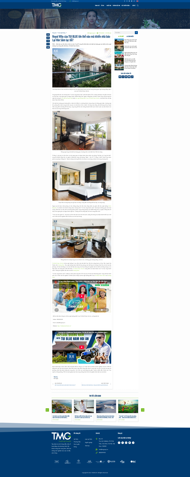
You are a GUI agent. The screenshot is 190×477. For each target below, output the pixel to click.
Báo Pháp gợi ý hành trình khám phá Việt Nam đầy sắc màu (130, 41)
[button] (48, 34)
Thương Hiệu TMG (116, 5)
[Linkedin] (129, 1)
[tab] (121, 36)
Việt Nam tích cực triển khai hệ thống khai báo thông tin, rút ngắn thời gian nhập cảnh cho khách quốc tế (130, 61)
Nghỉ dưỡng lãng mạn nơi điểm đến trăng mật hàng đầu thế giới (130, 54)
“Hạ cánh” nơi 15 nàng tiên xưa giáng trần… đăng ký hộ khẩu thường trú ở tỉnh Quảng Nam (127, 417)
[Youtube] (131, 1)
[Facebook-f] (124, 1)
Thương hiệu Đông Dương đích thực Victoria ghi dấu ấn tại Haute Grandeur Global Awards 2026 (130, 67)
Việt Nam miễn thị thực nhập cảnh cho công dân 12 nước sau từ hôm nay (83, 416)
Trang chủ (97, 5)
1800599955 (102, 452)
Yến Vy (56, 377)
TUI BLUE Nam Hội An (57, 263)
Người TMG (109, 5)
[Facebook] (120, 76)
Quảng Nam (61, 265)
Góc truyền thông (126, 5)
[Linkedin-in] (126, 443)
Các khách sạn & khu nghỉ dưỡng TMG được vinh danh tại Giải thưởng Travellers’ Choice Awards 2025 (61, 417)
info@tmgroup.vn (103, 449)
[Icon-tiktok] (134, 1)
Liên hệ (133, 5)
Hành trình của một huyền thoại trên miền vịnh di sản (130, 46)
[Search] (136, 32)
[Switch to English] (137, 1)
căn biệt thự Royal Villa (66, 98)
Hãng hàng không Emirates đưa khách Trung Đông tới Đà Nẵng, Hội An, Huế (105, 416)
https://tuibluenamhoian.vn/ (64, 326)
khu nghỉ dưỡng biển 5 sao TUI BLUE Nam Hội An (87, 98)
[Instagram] (123, 76)
